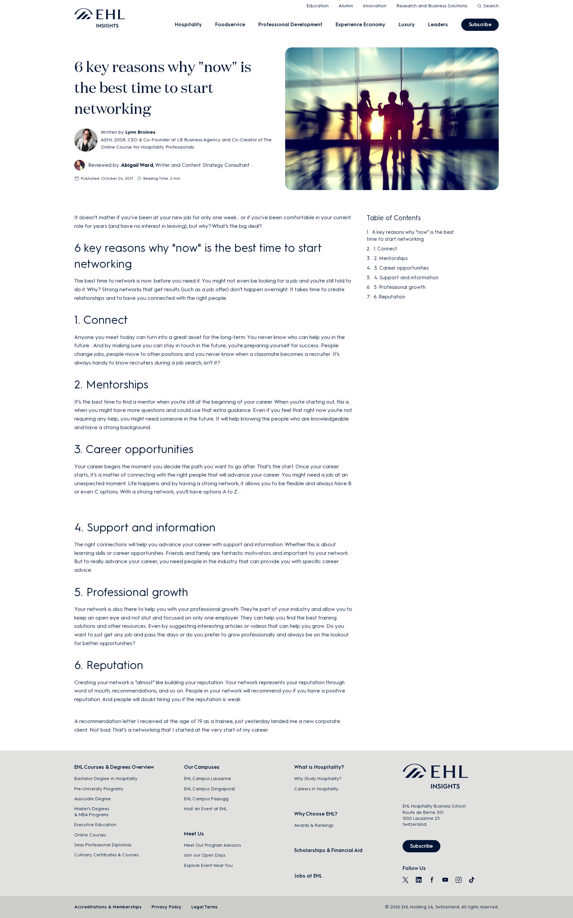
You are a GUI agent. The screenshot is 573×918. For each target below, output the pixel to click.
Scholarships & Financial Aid (328, 850)
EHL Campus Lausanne (207, 778)
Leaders (438, 25)
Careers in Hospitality (316, 788)
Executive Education (95, 824)
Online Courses (90, 834)
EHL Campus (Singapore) (209, 788)
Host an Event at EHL (205, 808)
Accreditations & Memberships (108, 906)
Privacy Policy (166, 906)
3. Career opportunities (401, 268)
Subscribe (480, 25)
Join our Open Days (204, 855)
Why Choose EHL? (315, 814)
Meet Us (194, 834)
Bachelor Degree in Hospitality (105, 778)
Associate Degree (92, 798)
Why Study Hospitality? (318, 778)
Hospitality (188, 25)
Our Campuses (202, 767)
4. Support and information (406, 278)
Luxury (407, 25)
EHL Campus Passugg (206, 798)
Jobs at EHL (308, 876)
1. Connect (385, 249)
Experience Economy (360, 25)
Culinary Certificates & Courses (106, 854)
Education (317, 6)
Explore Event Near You (208, 865)
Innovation (374, 6)
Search (491, 6)
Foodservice (230, 25)
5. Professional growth (399, 287)
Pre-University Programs (98, 788)
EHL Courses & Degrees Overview (114, 767)
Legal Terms (204, 906)
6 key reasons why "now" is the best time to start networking (410, 235)
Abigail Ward (137, 165)
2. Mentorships (391, 258)
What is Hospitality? (319, 767)
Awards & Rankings (313, 825)
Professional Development (290, 25)
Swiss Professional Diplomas (102, 844)
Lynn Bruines (140, 132)
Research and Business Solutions (431, 6)
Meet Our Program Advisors (212, 845)
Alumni (346, 6)
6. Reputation (389, 297)
